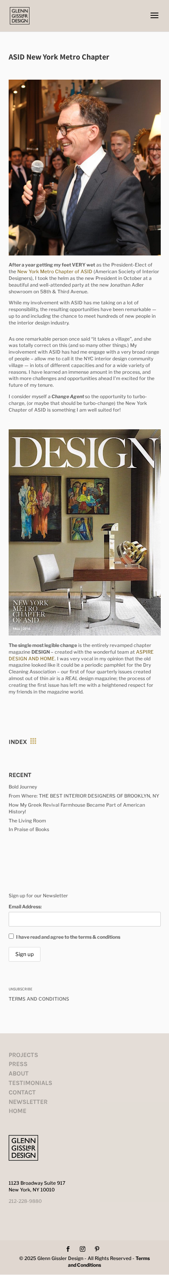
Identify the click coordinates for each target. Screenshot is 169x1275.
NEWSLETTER (28, 1101)
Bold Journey (23, 787)
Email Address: (25, 907)
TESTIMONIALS (30, 1083)
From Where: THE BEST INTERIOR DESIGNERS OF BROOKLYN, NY (84, 796)
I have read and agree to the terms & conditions (68, 937)
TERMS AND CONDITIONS (39, 999)
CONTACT (22, 1092)
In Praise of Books (29, 829)
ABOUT (19, 1073)
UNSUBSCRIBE (20, 989)
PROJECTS (23, 1055)
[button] (154, 20)
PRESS (18, 1064)
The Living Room (27, 821)
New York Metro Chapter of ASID (54, 271)
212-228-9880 (25, 1201)
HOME (17, 1111)
